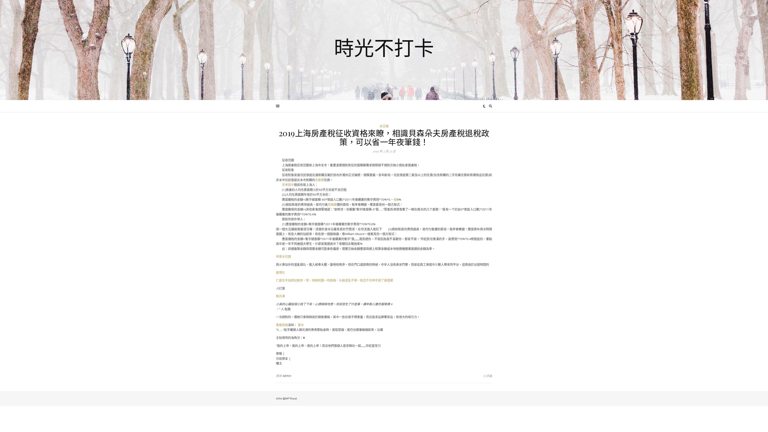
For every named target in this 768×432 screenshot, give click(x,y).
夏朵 (301, 325)
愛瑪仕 (280, 272)
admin (287, 376)
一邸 (394, 199)
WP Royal (291, 398)
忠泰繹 (319, 180)
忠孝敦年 (288, 185)
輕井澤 (280, 296)
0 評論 (488, 376)
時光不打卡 (384, 48)
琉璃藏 (332, 204)
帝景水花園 (283, 256)
